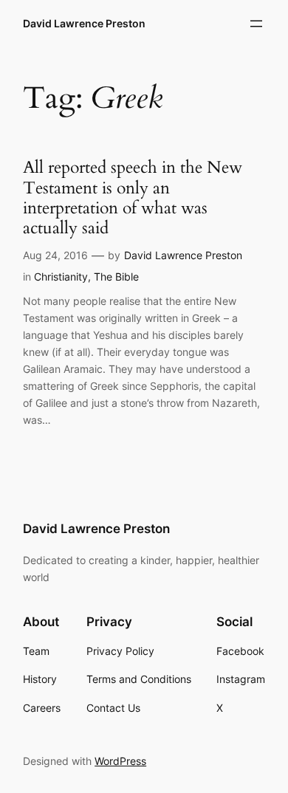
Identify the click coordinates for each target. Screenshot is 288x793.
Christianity (61, 276)
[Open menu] (256, 23)
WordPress (120, 761)
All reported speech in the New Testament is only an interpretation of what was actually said (132, 197)
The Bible (116, 276)
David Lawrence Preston (84, 23)
